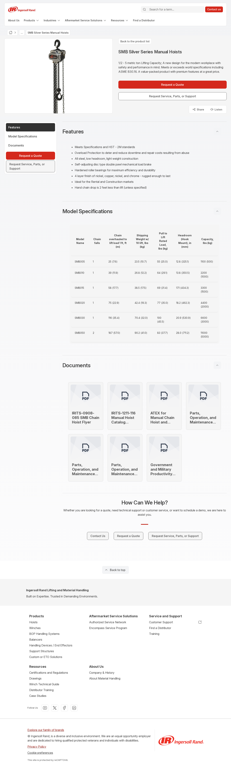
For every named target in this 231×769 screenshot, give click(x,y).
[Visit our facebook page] (64, 707)
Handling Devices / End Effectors (50, 645)
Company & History (101, 672)
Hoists (33, 622)
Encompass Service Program (108, 628)
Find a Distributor (160, 628)
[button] (144, 131)
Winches (35, 628)
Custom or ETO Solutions (45, 657)
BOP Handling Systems (44, 634)
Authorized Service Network (107, 622)
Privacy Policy (36, 746)
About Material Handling (104, 678)
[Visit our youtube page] (45, 707)
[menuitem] (13, 20)
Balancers (35, 639)
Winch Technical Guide (44, 684)
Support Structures (41, 651)
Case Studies (37, 696)
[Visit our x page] (54, 707)
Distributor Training (41, 690)
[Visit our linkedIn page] (74, 707)
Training (154, 634)
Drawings (35, 678)
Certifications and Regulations (48, 672)
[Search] (144, 9)
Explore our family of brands (45, 730)
